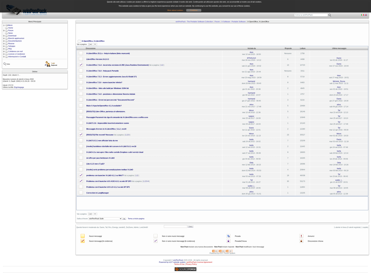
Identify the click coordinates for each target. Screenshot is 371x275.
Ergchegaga (19, 87)
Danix (339, 58)
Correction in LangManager (97, 193)
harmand (251, 81)
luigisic (251, 116)
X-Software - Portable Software (233, 22)
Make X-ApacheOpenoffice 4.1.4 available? (104, 106)
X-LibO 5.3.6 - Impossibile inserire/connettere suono (107, 123)
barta (251, 139)
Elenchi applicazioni (16, 38)
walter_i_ (339, 180)
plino (251, 105)
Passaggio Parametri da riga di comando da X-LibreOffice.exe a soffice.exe (117, 117)
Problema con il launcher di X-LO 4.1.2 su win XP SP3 (108, 187)
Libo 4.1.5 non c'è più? (95, 164)
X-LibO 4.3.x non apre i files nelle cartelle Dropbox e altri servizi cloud (114, 152)
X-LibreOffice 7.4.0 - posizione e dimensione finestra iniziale (110, 94)
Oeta (251, 163)
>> (95, 44)
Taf (339, 110)
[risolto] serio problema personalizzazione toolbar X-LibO (109, 170)
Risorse (11, 44)
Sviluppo (11, 46)
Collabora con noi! (15, 51)
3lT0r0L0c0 (251, 58)
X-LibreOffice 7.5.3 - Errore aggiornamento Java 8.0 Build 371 (111, 77)
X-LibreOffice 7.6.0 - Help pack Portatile (102, 71)
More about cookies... (175, 10)
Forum (10, 30)
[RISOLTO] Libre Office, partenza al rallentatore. (105, 112)
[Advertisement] (129, 30)
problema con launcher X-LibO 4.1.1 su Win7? (105, 175)
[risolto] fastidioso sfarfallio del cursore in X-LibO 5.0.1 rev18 (111, 146)
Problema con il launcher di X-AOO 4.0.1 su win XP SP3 (108, 181)
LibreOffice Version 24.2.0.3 (97, 59)
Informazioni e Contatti (17, 57)
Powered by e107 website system (172, 262)
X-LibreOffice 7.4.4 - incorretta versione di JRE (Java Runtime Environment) (117, 65)
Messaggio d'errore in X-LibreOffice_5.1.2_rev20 (106, 129)
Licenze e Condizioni (16, 54)
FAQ (10, 49)
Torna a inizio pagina (136, 219)
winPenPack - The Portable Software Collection (194, 22)
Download (12, 36)
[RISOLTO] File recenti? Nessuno (99, 135)
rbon (251, 52)
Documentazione (15, 41)
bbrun (251, 110)
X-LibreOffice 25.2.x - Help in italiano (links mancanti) (108, 53)
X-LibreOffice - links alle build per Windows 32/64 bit (107, 88)
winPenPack (178, 260)
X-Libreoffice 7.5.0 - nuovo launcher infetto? (104, 82)
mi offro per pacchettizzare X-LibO (100, 158)
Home (10, 28)
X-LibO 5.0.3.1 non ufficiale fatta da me (102, 141)
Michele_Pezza (339, 81)
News (10, 33)
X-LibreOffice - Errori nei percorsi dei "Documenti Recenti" (110, 100)
